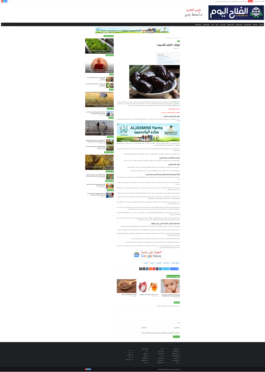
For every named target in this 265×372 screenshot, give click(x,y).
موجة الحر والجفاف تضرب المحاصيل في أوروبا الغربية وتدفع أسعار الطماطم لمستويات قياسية (95, 175)
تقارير (161, 355)
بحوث (212, 24)
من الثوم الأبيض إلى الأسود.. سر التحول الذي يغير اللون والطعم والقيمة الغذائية (232, 1)
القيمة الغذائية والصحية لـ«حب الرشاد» (128, 294)
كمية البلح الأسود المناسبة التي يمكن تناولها (166, 62)
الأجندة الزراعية (239, 24)
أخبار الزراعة (255, 24)
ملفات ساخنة (160, 360)
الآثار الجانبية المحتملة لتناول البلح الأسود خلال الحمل (168, 61)
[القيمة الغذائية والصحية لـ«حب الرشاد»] (126, 286)
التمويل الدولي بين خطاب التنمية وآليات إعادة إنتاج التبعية (96, 78)
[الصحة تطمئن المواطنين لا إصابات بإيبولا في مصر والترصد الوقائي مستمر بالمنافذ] (110, 195)
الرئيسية (261, 24)
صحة (174, 38)
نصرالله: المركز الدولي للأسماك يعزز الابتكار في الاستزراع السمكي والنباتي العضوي (95, 112)
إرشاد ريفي (160, 351)
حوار (161, 348)
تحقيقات (145, 355)
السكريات (158, 263)
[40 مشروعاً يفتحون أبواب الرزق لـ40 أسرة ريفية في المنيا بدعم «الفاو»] (110, 186)
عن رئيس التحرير (128, 359)
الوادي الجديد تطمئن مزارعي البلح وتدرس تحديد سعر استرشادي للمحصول (99, 167)
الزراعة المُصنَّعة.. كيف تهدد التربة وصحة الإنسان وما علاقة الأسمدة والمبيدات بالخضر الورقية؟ (95, 140)
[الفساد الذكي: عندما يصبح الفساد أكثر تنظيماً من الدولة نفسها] (110, 85)
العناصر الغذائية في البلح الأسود (164, 57)
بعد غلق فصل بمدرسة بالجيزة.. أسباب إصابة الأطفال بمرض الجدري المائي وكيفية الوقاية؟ (171, 295)
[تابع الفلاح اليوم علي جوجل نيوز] (148, 254)
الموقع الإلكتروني (144, 327)
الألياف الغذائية (175, 263)
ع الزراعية (145, 353)
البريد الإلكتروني (177, 327)
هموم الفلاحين (206, 24)
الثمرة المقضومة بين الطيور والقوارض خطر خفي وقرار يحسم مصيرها (95, 147)
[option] (99, 46)
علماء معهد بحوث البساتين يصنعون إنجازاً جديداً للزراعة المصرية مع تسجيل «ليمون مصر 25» (101, 70)
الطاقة (145, 263)
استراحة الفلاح (198, 24)
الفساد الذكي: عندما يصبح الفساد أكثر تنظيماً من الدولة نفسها (95, 84)
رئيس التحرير (176, 348)
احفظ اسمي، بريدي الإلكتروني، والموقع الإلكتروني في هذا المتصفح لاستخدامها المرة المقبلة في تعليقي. (160, 333)
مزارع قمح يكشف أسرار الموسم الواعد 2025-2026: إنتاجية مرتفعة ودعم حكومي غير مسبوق (100, 105)
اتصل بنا (129, 352)
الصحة (151, 263)
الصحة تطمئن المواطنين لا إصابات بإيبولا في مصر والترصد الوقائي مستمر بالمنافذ (96, 194)
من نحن (129, 357)
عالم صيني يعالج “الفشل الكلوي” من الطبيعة (149, 294)
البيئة (217, 24)
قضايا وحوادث (144, 348)
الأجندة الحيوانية (230, 24)
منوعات (145, 362)
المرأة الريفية (144, 358)
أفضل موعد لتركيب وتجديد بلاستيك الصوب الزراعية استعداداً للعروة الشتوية (99, 133)
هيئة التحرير (129, 355)
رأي (146, 351)
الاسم (178, 322)
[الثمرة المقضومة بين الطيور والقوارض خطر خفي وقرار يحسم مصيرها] (110, 148)
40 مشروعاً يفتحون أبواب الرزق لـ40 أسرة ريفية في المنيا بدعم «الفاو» (95, 184)
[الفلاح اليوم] (221, 12)
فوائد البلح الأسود (161, 59)
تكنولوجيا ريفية (175, 360)
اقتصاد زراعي (222, 24)
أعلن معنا (129, 350)
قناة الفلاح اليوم (247, 24)
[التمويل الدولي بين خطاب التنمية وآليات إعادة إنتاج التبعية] (110, 79)
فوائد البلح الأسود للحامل (163, 56)
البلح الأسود (165, 263)
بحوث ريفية (160, 358)
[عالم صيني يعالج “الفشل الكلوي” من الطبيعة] (148, 286)
